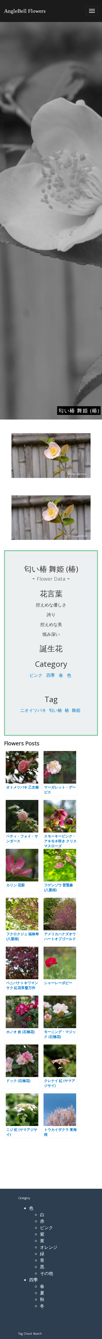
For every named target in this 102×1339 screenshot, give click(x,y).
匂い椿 (55, 710)
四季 (50, 675)
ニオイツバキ (33, 710)
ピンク (35, 675)
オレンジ (48, 1247)
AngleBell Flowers (25, 11)
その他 (46, 1273)
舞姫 (76, 710)
